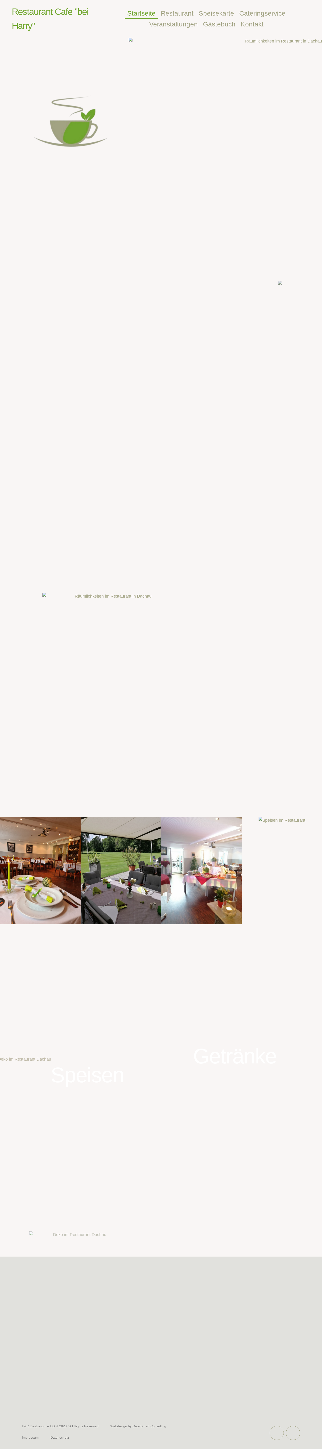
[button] (6, 872)
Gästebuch (219, 24)
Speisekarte (216, 13)
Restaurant (177, 13)
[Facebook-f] (277, 1433)
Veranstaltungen (173, 24)
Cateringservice (262, 13)
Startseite (141, 13)
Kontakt (252, 24)
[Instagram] (293, 1433)
